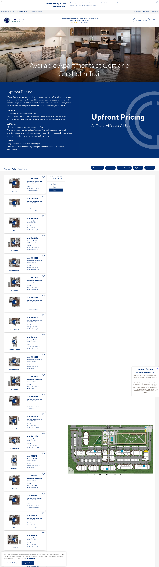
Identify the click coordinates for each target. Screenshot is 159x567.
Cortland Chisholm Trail (35, 11)
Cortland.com (5, 11)
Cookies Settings (12, 563)
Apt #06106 (25, 303)
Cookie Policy (31, 558)
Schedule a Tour (141, 20)
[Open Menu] (154, 20)
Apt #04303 (25, 263)
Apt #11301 (25, 540)
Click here (87, 5)
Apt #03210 (25, 204)
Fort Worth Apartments (18, 11)
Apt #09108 (25, 402)
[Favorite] (43, 177)
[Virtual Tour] (14, 183)
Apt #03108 (25, 184)
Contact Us (137, 11)
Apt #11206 (25, 520)
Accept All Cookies (28, 563)
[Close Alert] (157, 1)
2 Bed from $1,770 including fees (89, 18)
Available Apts (10, 169)
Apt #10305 (25, 481)
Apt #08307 (25, 382)
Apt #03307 (25, 223)
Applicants (154, 11)
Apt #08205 (25, 362)
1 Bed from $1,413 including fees (69, 18)
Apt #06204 (25, 322)
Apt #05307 (25, 283)
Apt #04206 (25, 243)
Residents (146, 11)
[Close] (63, 555)
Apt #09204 (25, 441)
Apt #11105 (25, 501)
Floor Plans (22, 169)
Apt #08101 (25, 342)
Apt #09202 (25, 421)
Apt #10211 (25, 461)
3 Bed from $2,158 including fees (79, 20)
